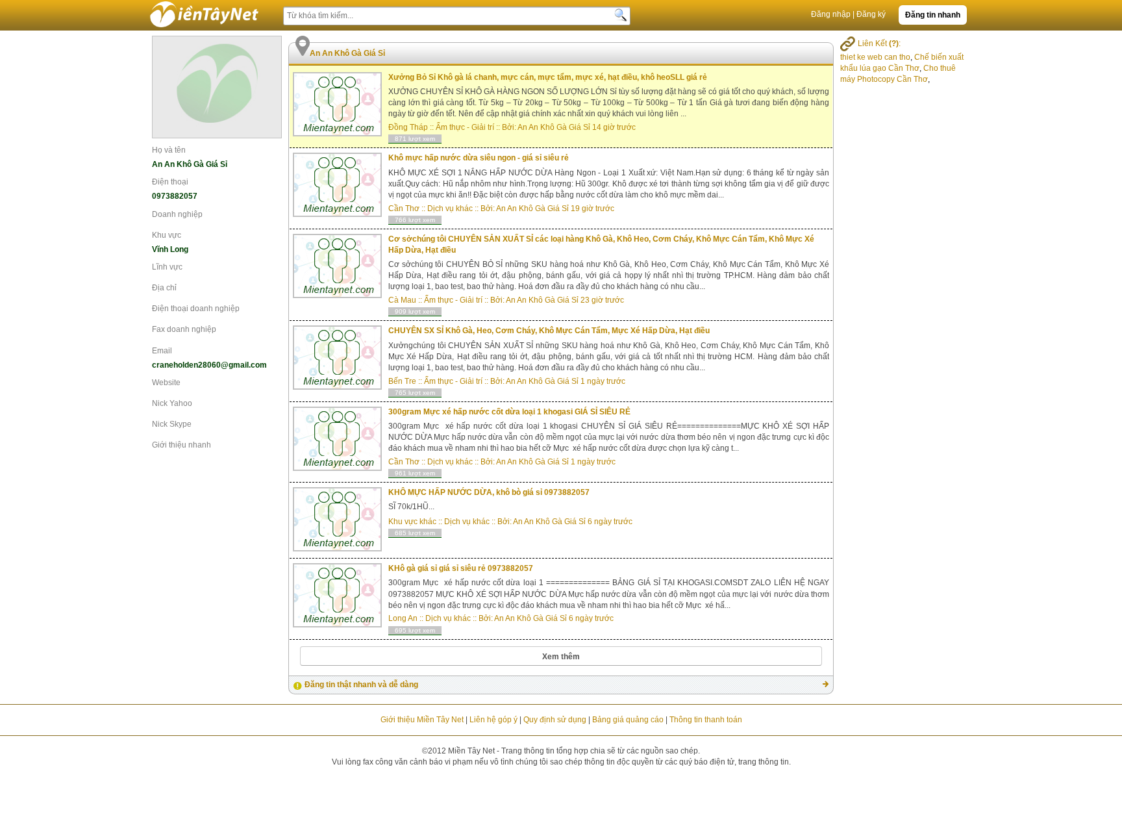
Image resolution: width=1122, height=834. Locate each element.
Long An (403, 618)
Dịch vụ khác (450, 208)
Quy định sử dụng (554, 719)
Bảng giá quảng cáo (628, 719)
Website (166, 382)
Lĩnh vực (167, 267)
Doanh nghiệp (177, 214)
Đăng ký (871, 14)
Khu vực (166, 235)
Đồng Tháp (408, 127)
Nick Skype (172, 424)
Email (162, 350)
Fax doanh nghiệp (184, 329)
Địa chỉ (164, 287)
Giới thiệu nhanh (181, 444)
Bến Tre (402, 381)
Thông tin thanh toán (705, 719)
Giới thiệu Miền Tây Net (422, 719)
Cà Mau (402, 300)
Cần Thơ (403, 208)
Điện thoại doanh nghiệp (196, 308)
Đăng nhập (831, 14)
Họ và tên (169, 150)
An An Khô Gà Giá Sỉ (553, 127)
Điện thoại (170, 181)
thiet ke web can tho (875, 57)
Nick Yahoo (172, 403)
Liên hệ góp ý (493, 719)
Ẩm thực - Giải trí (465, 127)
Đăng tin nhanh (932, 14)
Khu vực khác (412, 521)
